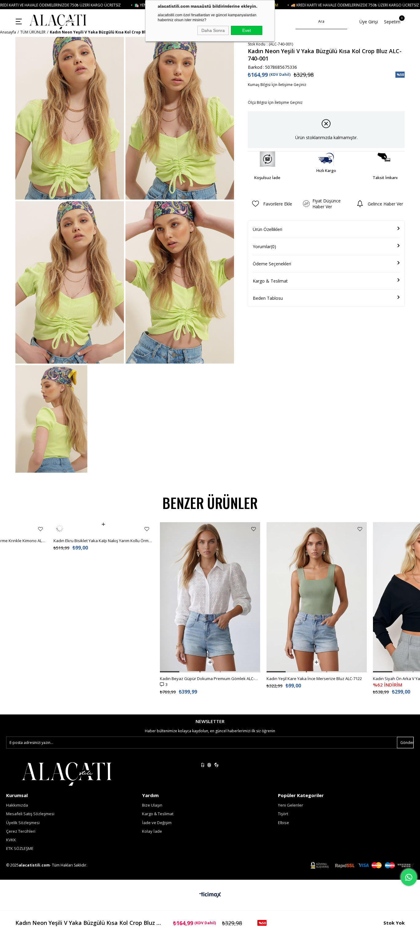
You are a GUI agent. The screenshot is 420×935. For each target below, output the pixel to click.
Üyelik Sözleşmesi (23, 822)
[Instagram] (209, 765)
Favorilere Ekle (40, 529)
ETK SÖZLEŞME (20, 848)
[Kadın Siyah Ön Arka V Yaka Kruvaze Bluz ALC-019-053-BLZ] (317, 597)
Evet (246, 30)
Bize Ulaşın (152, 805)
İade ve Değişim (157, 822)
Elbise (283, 822)
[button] (63, 671)
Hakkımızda (17, 805)
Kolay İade (152, 831)
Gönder (407, 742)
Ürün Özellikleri (267, 229)
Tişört (283, 813)
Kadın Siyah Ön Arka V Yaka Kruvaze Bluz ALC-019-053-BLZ (317, 678)
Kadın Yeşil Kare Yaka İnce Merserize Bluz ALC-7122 (208, 678)
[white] (66, 773)
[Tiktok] (216, 765)
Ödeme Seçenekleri (272, 264)
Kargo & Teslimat (270, 281)
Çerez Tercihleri (20, 831)
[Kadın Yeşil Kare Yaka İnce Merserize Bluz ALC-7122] (210, 597)
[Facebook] (202, 765)
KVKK (11, 840)
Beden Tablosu (268, 298)
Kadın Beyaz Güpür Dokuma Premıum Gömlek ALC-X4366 (103, 678)
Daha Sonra (213, 30)
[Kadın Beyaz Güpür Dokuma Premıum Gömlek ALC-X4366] (103, 597)
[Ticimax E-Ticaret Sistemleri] (210, 895)
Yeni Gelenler (290, 805)
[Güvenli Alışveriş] (362, 865)
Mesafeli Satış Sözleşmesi (30, 813)
